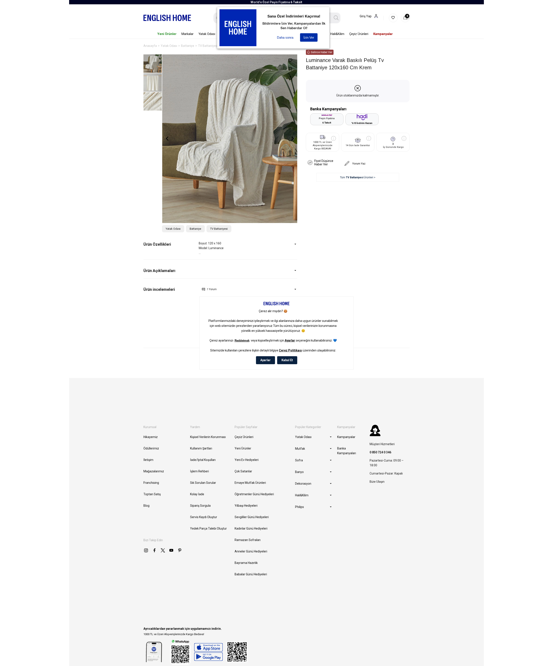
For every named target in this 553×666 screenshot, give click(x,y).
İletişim (148, 460)
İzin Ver (309, 37)
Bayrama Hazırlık (246, 563)
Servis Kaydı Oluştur (203, 517)
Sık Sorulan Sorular (203, 482)
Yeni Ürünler (243, 448)
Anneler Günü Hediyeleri (251, 551)
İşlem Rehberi (199, 471)
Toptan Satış (152, 494)
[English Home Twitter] (162, 550)
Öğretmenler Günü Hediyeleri (254, 494)
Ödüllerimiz (151, 448)
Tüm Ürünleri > (357, 177)
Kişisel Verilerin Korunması (208, 437)
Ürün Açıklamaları (159, 270)
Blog (146, 505)
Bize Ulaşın (377, 481)
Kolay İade (197, 494)
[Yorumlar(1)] (171, 289)
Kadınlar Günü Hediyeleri (251, 528)
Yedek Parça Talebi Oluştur (208, 528)
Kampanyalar (346, 437)
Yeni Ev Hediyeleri (247, 460)
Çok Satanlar (243, 471)
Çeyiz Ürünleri (244, 437)
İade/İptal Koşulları (203, 460)
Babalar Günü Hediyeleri (251, 574)
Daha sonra (285, 37)
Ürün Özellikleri (157, 244)
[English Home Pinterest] (179, 550)
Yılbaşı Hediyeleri (246, 505)
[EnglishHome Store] (208, 652)
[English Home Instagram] (146, 550)
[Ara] (336, 18)
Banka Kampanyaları (346, 451)
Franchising (151, 482)
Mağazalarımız (153, 471)
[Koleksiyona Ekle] (290, 69)
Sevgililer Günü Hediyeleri (252, 517)
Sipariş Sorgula (200, 505)
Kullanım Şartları (201, 448)
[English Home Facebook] (154, 550)
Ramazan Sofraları (248, 540)
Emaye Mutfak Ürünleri (250, 482)
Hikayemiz (150, 437)
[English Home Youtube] (171, 550)
